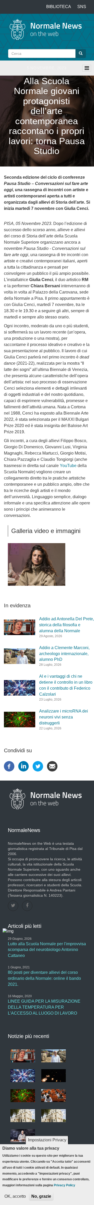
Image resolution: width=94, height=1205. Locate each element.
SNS (81, 6)
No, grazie (41, 1196)
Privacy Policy (64, 1185)
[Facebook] (9, 766)
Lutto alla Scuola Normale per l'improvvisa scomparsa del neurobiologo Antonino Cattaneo (47, 950)
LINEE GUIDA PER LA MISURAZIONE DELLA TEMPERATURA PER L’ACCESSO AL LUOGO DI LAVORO (44, 1007)
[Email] (52, 766)
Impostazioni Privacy (47, 1140)
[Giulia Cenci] (47, 564)
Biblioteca (58, 6)
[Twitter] (38, 766)
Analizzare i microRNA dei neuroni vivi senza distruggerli (63, 717)
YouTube (68, 465)
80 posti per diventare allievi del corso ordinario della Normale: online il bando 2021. (44, 978)
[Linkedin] (23, 766)
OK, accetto (15, 1196)
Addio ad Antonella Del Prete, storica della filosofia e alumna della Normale (66, 625)
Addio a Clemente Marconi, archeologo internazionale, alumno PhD (64, 653)
